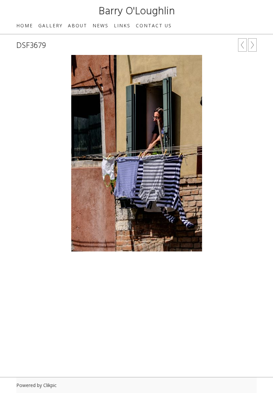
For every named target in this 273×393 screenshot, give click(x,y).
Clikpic (50, 385)
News (101, 25)
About (77, 25)
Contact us (154, 25)
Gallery (50, 25)
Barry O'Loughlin (137, 11)
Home (24, 25)
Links (122, 25)
